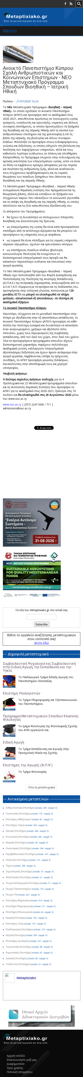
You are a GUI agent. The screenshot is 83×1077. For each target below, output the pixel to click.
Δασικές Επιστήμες (16, 958)
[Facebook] (65, 4)
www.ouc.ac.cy (12, 404)
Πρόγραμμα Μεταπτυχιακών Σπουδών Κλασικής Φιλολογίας (41, 718)
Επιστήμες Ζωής (15, 923)
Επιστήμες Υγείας (15, 825)
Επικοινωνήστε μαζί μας (21, 1060)
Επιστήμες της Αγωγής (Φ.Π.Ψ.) (28, 765)
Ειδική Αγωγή (13, 742)
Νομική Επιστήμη (15, 917)
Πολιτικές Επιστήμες (17, 860)
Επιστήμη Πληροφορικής (19, 906)
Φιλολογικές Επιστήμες (18, 877)
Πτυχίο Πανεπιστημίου (18, 888)
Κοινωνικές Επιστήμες (18, 836)
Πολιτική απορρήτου (20, 1072)
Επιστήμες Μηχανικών (18, 900)
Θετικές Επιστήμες (16, 831)
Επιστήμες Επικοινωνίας (19, 912)
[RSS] (71, 4)
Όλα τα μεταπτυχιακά (41, 787)
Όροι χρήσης (15, 1068)
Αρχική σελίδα (16, 1055)
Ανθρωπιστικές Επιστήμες (20, 807)
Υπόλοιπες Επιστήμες (18, 964)
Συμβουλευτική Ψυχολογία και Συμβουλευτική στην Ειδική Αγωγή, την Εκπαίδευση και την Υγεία (39, 666)
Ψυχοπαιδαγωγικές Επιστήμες (23, 883)
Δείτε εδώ (41, 643)
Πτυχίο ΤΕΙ (11, 894)
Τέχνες (9, 865)
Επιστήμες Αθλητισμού (18, 819)
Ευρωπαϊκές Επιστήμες (18, 952)
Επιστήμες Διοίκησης (17, 941)
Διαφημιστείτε (16, 1064)
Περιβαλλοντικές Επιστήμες (21, 854)
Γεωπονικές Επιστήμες (18, 813)
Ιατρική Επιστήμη (15, 935)
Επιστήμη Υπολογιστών (21, 693)
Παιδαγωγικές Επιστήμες (19, 929)
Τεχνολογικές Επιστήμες (19, 871)
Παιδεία (8, 101)
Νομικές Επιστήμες (16, 842)
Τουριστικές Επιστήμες (18, 946)
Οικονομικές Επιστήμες (18, 848)
